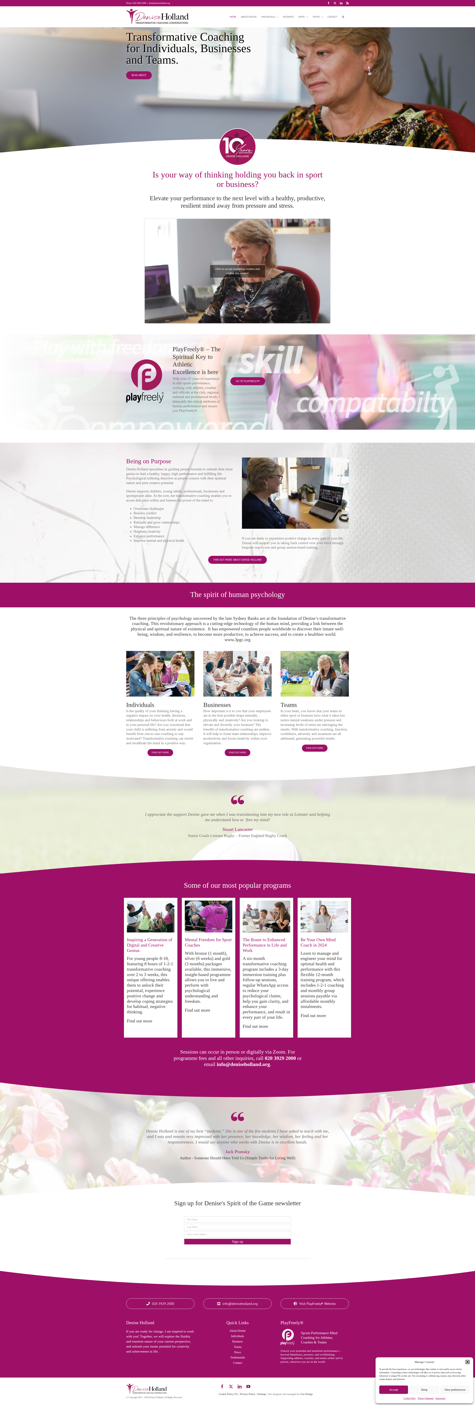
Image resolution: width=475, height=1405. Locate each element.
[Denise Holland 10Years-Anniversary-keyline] (237, 130)
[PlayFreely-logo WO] (288, 1331)
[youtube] (248, 1386)
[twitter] (230, 1386)
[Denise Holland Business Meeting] (237, 653)
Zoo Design (306, 1394)
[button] (467, 1362)
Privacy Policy (247, 1394)
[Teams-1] (315, 653)
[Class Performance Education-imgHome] (160, 653)
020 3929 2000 (280, 1058)
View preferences (455, 1389)
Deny (424, 1389)
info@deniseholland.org (159, 3)
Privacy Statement (426, 1398)
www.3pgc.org (237, 639)
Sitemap (261, 1394)
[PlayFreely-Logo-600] (145, 361)
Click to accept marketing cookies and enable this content (237, 271)
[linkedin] (239, 1386)
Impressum (440, 1398)
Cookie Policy (410, 1398)
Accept (393, 1389)
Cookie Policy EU (228, 1394)
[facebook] (222, 1386)
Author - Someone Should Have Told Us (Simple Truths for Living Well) (237, 1158)
